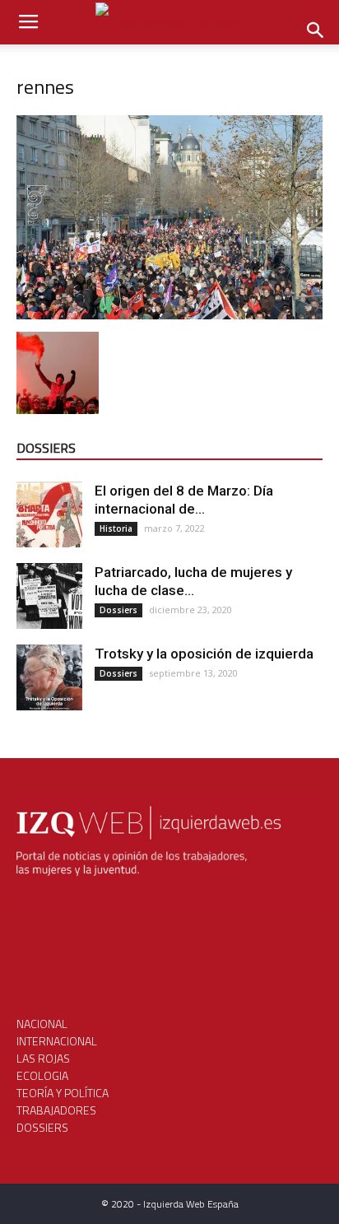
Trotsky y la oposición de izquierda (204, 653)
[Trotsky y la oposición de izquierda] (49, 677)
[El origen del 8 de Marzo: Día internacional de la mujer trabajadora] (49, 514)
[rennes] (169, 314)
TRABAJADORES (56, 1110)
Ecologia (42, 1075)
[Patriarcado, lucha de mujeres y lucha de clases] (49, 596)
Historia (116, 528)
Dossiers (118, 610)
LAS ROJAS (43, 1058)
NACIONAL (41, 1023)
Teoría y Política (62, 1092)
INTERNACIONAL (56, 1040)
